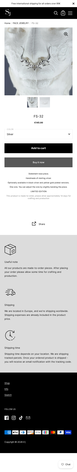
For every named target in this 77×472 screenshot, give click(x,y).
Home (7, 23)
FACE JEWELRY (21, 23)
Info (6, 389)
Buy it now (38, 162)
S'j (24, 442)
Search (8, 394)
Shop (7, 383)
